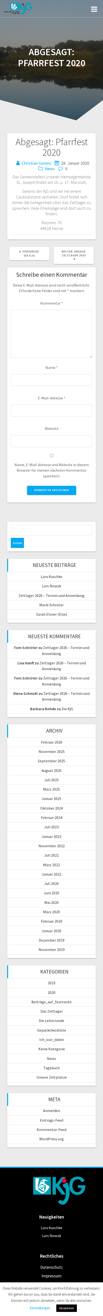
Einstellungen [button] (40, 1308)
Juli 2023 (51, 826)
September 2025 (51, 760)
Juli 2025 (51, 779)
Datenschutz (51, 1267)
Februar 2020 (51, 921)
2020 (51, 992)
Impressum (51, 1276)
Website (51, 428)
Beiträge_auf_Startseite (51, 1001)
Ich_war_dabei (51, 1039)
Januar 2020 (51, 930)
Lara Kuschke (51, 576)
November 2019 (52, 949)
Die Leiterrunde (51, 1020)
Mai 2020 (51, 902)
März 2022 (51, 864)
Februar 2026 (51, 742)
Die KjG (67, 708)
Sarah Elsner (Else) (51, 614)
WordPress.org (51, 1138)
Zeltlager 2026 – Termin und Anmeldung (51, 595)
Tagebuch (51, 1067)
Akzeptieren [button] (66, 1308)
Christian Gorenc (36, 163)
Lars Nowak (51, 585)
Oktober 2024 (51, 808)
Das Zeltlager (51, 1011)
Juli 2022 (51, 855)
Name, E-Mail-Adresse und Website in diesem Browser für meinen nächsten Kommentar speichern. (51, 470)
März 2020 (51, 911)
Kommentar (51, 303)
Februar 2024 (51, 817)
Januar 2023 (51, 836)
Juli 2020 (51, 883)
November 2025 (52, 751)
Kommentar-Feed (51, 1129)
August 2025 (52, 770)
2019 (51, 982)
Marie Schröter (51, 604)
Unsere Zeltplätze (51, 1077)
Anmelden (51, 1110)
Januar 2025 (51, 798)
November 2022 (52, 845)
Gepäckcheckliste (51, 1030)
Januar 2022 (51, 874)
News (50, 168)
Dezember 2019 (51, 940)
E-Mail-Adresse (51, 398)
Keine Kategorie (51, 1048)
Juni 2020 (51, 892)
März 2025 (51, 789)
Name (52, 367)
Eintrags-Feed (51, 1120)
